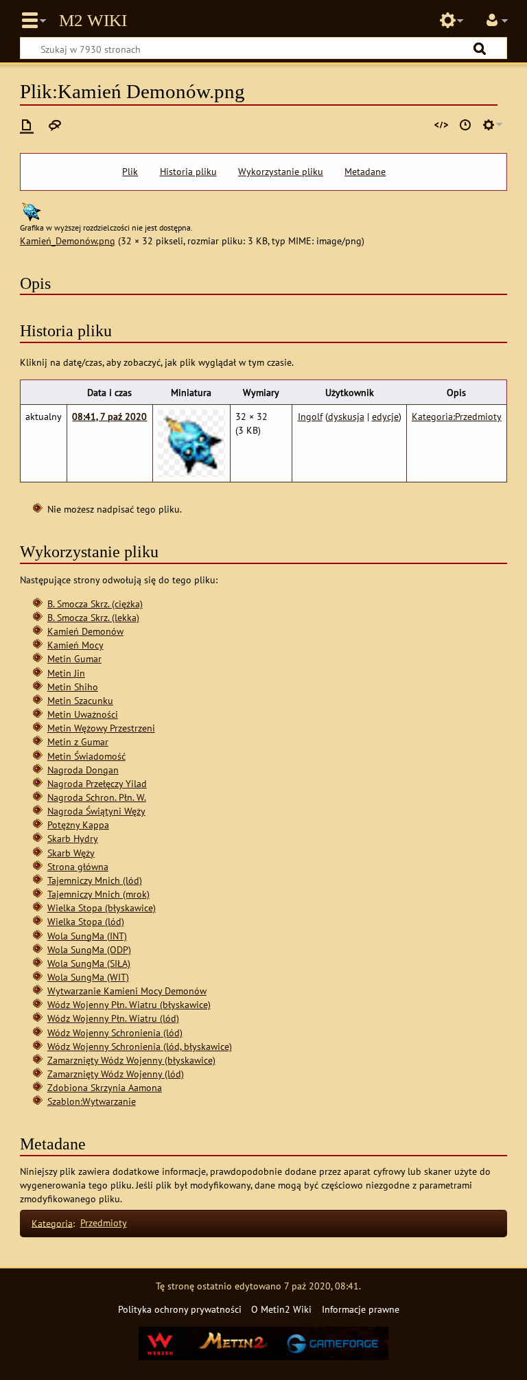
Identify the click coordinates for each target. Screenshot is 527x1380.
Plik (130, 171)
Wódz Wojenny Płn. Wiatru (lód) (113, 1018)
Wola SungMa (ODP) (89, 949)
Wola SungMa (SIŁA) (88, 963)
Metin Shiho (72, 686)
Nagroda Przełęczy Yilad (97, 783)
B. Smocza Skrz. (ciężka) (95, 603)
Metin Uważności (82, 714)
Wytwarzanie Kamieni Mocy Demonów (127, 990)
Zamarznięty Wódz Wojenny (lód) (115, 1073)
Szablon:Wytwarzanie (91, 1101)
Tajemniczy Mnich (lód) (94, 880)
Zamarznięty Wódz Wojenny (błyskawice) (131, 1059)
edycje (385, 416)
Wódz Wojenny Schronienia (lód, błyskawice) (139, 1046)
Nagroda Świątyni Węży (96, 810)
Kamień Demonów (85, 631)
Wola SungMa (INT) (87, 935)
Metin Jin (66, 672)
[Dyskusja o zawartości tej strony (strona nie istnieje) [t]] (55, 125)
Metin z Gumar (77, 741)
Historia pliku (188, 171)
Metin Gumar (74, 658)
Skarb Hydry (72, 838)
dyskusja (346, 416)
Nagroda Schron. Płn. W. (96, 797)
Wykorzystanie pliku (280, 171)
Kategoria (52, 1222)
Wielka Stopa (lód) (85, 921)
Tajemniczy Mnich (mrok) (98, 893)
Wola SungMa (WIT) (88, 976)
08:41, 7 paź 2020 (109, 416)
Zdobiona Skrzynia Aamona (104, 1087)
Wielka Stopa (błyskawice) (101, 907)
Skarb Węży (71, 852)
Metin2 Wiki (93, 21)
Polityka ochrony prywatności (180, 1308)
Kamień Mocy (75, 644)
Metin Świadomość (86, 755)
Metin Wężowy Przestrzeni (101, 727)
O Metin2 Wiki (281, 1308)
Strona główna (77, 866)
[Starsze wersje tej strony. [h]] (465, 125)
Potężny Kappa (78, 824)
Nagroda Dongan (83, 769)
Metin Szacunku (80, 700)
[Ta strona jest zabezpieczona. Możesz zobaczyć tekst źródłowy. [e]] (441, 125)
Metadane (365, 171)
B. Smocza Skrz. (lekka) (93, 617)
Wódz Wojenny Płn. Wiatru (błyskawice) (129, 1004)
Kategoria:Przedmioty (457, 416)
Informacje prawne (360, 1308)
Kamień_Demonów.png (67, 240)
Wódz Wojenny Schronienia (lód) (115, 1032)
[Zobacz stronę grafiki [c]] (27, 125)
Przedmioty (103, 1222)
